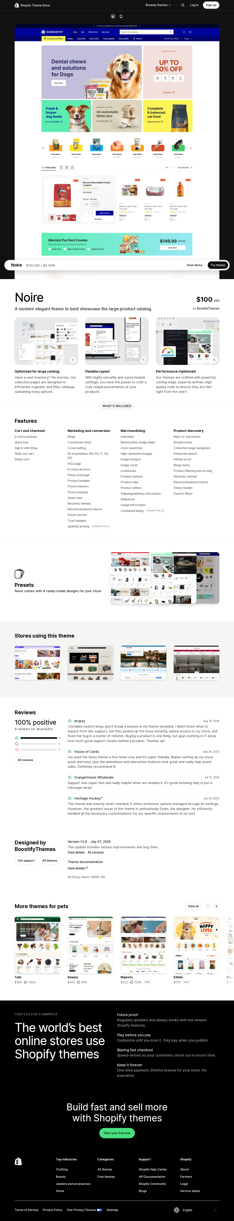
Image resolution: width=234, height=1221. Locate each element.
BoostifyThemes (208, 308)
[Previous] (208, 636)
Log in (194, 5)
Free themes (106, 1176)
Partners (186, 1176)
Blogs (143, 1191)
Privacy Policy (52, 1210)
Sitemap (112, 1210)
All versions (96, 852)
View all (193, 906)
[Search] (183, 5)
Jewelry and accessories (73, 1184)
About (184, 1169)
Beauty (61, 1176)
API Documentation (152, 1176)
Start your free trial (117, 1133)
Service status (190, 1191)
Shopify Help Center (153, 1169)
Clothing (62, 1169)
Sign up (211, 5)
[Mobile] (121, 16)
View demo (194, 265)
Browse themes (156, 5)
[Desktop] (113, 16)
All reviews (25, 760)
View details (76, 852)
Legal (184, 1184)
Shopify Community (152, 1184)
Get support (26, 860)
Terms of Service (26, 1210)
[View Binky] (130, 578)
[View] (37, 663)
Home (60, 1191)
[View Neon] (153, 578)
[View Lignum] (176, 578)
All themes (49, 860)
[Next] (216, 636)
